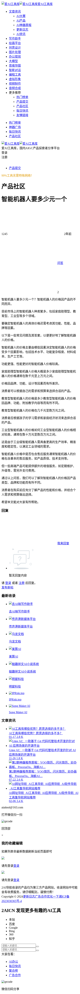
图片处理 (15, 52)
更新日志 (22, 29)
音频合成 (15, 88)
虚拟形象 (15, 79)
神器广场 (15, 127)
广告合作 (41, 896)
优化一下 (53, 896)
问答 (60, 263)
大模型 (13, 61)
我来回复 (63, 543)
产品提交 (22, 101)
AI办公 (13, 961)
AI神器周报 (23, 25)
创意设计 (15, 47)
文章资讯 (15, 11)
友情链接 (22, 115)
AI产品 (20, 20)
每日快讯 (22, 110)
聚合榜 (13, 970)
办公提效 (15, 56)
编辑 (19, 843)
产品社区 (22, 106)
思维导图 (15, 65)
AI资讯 (20, 34)
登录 (8, 583)
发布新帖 (7, 587)
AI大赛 (20, 16)
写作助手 (15, 38)
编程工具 (15, 74)
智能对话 (15, 70)
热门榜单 (22, 97)
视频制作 (15, 83)
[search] (37, 946)
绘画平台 (15, 43)
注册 (22, 583)
